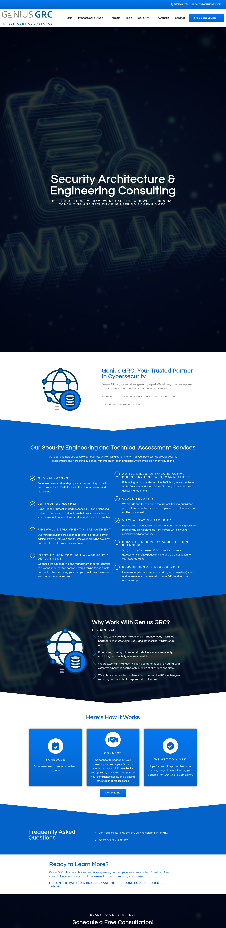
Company (143, 18)
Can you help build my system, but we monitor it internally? (133, 832)
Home (69, 18)
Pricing (116, 18)
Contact (180, 18)
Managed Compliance (90, 18)
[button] (145, 832)
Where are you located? (113, 840)
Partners (163, 18)
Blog (129, 18)
